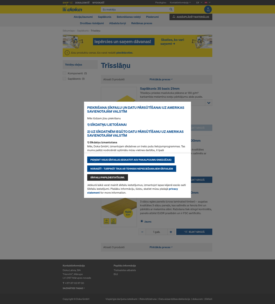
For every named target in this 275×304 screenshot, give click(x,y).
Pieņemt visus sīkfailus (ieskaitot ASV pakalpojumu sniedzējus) (130, 159)
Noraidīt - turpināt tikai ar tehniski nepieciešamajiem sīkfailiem (131, 168)
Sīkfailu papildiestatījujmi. (107, 177)
